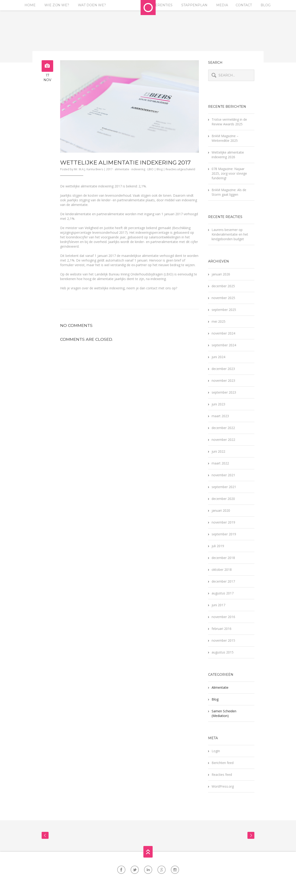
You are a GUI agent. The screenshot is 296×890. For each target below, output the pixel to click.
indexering (138, 169)
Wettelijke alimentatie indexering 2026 (228, 154)
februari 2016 (221, 628)
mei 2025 (218, 321)
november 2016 (223, 617)
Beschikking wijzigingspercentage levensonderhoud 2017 (125, 230)
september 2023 (224, 392)
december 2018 (223, 557)
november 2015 (223, 640)
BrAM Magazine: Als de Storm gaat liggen (229, 192)
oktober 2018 (222, 569)
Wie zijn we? (56, 5)
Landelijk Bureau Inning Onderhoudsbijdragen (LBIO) (134, 274)
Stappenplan (194, 5)
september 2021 (224, 487)
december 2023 (223, 368)
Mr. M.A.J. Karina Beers (88, 169)
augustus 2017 (223, 593)
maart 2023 (220, 416)
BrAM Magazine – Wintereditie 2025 (225, 138)
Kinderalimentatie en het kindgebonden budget (230, 236)
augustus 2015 (223, 652)
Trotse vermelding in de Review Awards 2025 (229, 121)
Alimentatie (220, 687)
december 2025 (223, 286)
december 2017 (223, 581)
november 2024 (223, 333)
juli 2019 (218, 546)
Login (216, 751)
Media (222, 5)
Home (30, 5)
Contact (244, 5)
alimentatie (122, 169)
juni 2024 (218, 357)
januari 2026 (221, 274)
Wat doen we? (92, 5)
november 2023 (223, 380)
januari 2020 (221, 510)
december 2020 (223, 498)
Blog (266, 5)
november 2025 (223, 298)
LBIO (150, 169)
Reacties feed (222, 774)
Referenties (160, 5)
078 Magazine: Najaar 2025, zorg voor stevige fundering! (229, 173)
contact (151, 288)
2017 (109, 169)
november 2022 (223, 439)
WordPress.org (223, 786)
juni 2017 (218, 605)
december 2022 (223, 428)
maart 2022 (220, 463)
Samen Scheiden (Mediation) (224, 713)
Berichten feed (223, 763)
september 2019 (224, 534)
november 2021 (223, 475)
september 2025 (224, 309)
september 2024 (224, 345)
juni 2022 (218, 451)
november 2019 (223, 522)
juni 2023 (218, 404)
